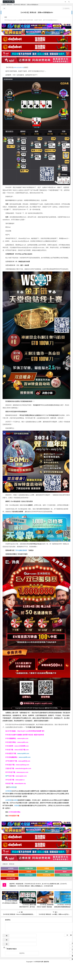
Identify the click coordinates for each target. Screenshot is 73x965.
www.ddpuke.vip (20, 783)
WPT (7, 776)
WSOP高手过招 (10, 878)
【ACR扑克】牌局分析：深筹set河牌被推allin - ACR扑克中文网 (35, 886)
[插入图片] (69, 935)
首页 (4, 4)
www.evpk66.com (23, 753)
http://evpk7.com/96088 (25, 731)
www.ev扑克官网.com (22, 746)
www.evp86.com (22, 742)
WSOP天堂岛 (28, 875)
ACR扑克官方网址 (14, 812)
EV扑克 (47, 868)
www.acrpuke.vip (18, 67)
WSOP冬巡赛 (11, 875)
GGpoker (64, 868)
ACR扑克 (13, 787)
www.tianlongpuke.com (23, 768)
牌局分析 (9, 4)
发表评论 (67, 8)
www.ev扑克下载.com (22, 749)
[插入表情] (65, 935)
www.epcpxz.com (22, 772)
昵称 (6, 936)
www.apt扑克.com (24, 761)
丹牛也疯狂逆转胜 (21, 550)
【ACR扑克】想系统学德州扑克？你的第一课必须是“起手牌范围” (45, 907)
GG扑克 (15, 800)
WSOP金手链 (46, 875)
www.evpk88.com (24, 757)
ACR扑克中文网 (38, 961)
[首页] (70, 943)
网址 (5, 944)
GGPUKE (10, 871)
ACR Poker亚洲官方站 (50, 883)
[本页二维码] (70, 959)
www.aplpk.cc (20, 780)
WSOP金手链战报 (65, 875)
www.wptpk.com (21, 776)
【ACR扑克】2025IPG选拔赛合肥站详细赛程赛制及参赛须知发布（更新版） (62, 907)
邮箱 (6, 940)
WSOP (65, 871)
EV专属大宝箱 (29, 868)
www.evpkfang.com (22, 764)
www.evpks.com (22, 738)
